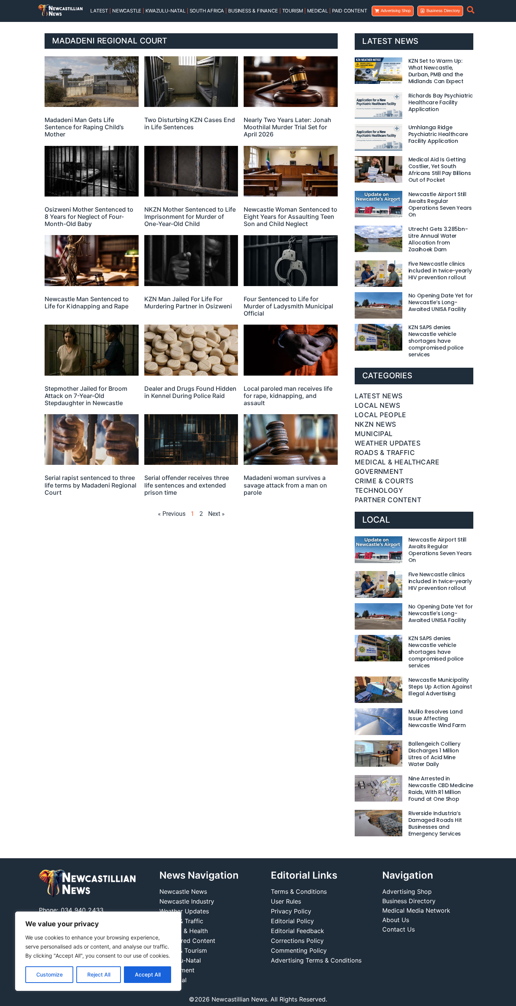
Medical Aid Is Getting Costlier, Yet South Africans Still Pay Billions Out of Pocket (439, 170)
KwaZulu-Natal (165, 11)
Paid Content (349, 11)
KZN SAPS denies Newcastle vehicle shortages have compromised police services (436, 340)
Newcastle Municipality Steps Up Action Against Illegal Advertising (440, 686)
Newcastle (126, 11)
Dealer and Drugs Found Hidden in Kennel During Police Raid (190, 392)
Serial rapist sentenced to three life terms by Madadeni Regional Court (90, 485)
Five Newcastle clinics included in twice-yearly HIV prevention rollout (440, 270)
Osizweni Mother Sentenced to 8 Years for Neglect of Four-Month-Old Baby (89, 217)
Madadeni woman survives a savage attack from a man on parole (285, 485)
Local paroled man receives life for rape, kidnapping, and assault (288, 396)
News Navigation (199, 875)
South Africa (207, 11)
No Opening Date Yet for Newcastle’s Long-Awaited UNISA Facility (440, 302)
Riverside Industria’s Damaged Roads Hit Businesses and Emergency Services (435, 823)
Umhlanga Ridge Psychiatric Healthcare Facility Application (438, 134)
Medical (317, 11)
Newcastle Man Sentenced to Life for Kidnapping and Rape (87, 302)
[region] (98, 951)
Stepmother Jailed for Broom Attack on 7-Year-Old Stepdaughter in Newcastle (86, 396)
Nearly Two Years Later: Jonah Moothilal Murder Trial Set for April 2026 (287, 127)
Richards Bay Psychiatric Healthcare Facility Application (440, 102)
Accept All (148, 974)
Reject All (98, 974)
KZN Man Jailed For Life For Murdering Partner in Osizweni (188, 302)
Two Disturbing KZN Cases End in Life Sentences (189, 123)
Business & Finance (253, 11)
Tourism (292, 11)
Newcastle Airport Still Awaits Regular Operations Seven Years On (440, 204)
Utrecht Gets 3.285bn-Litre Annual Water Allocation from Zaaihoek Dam (438, 239)
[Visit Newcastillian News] (87, 884)
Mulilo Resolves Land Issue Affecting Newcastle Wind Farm (437, 718)
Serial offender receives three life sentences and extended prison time (186, 485)
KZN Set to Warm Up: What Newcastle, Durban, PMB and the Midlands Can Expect (435, 71)
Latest (99, 11)
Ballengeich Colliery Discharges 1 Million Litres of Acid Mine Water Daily (434, 754)
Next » (216, 513)
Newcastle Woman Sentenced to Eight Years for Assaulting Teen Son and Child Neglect (290, 217)
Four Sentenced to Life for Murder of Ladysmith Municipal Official (288, 306)
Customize (49, 974)
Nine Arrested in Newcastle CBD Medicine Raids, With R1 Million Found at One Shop (440, 789)
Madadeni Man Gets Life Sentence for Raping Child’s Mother (84, 127)
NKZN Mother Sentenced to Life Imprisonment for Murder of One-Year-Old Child (190, 217)
